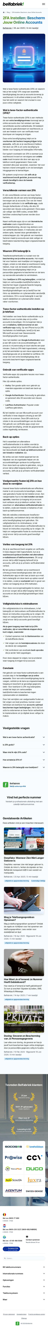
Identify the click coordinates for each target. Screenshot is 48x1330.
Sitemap (24, 1318)
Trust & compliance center (36, 1314)
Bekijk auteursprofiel (18, 786)
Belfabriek (7, 28)
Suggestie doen (21, 1314)
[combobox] (25, 1258)
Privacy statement (9, 1314)
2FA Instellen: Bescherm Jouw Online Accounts (27, 12)
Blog (8, 12)
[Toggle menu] (43, 4)
